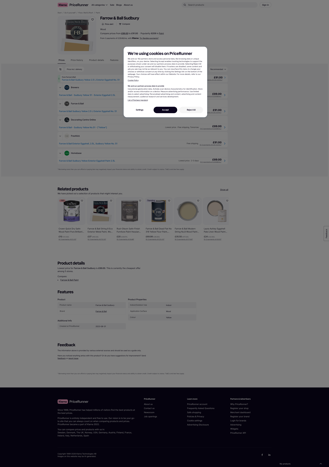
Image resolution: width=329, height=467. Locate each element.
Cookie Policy (133, 80)
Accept (165, 110)
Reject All (191, 110)
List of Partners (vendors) (138, 100)
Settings (139, 110)
